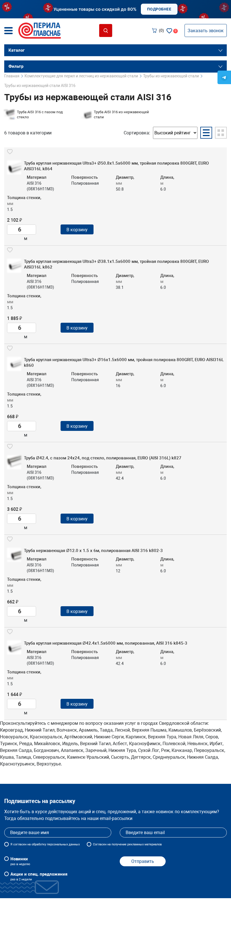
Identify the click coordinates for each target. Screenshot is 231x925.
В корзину (77, 229)
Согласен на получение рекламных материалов (127, 844)
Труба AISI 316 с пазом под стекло (40, 114)
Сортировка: (137, 133)
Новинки (20, 861)
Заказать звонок (206, 30)
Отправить (142, 861)
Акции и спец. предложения (38, 876)
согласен (19, 844)
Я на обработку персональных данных (45, 844)
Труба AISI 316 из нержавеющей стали (121, 114)
